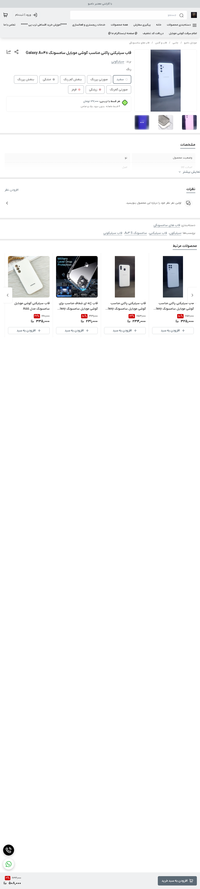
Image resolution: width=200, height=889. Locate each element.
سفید (120, 79)
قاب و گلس (161, 42)
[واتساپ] (8, 864)
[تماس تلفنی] (8, 850)
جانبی (175, 42)
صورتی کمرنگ (119, 90)
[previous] (192, 295)
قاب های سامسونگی (139, 42)
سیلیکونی (117, 61)
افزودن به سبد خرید (175, 881)
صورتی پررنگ (99, 79)
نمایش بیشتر (191, 172)
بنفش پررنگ (25, 79)
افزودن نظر (12, 190)
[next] (7, 295)
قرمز (74, 90)
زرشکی (93, 90)
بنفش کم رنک (72, 79)
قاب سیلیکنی (158, 233)
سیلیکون (175, 233)
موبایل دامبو (190, 42)
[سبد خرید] (5, 15)
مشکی (47, 79)
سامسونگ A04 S (136, 233)
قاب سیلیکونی (112, 233)
